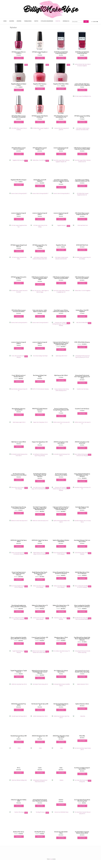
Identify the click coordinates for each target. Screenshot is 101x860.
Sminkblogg (66, 21)
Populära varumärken (47, 21)
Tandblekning (28, 21)
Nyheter (58, 21)
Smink (5, 21)
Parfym (36, 21)
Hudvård (11, 21)
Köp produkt (19, 58)
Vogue (51, 859)
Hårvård (19, 21)
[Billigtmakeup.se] (50, 9)
